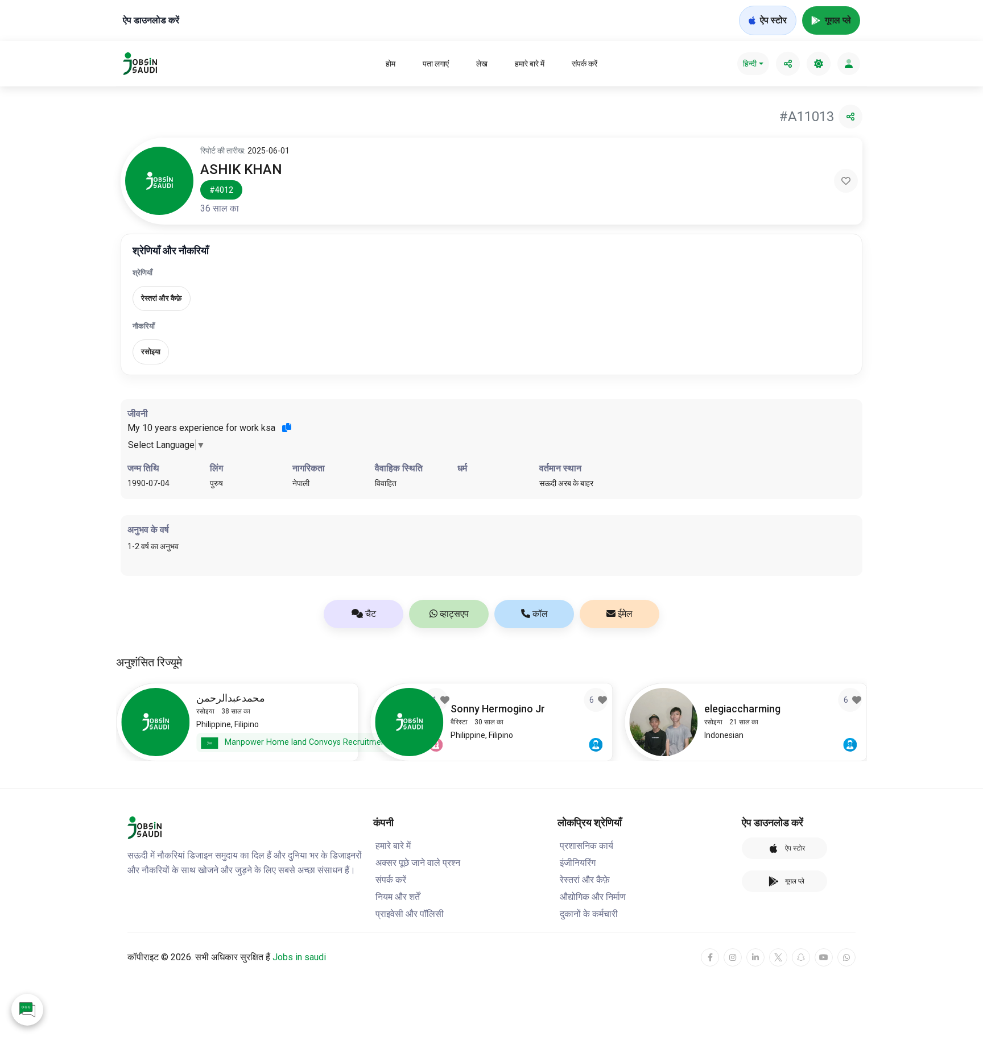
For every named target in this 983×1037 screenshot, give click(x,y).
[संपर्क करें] (27, 1010)
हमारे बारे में (529, 63)
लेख (482, 63)
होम (390, 63)
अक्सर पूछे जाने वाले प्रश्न (417, 862)
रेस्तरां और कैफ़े (585, 879)
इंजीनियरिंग (578, 862)
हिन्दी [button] (750, 63)
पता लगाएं (436, 63)
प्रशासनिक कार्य (586, 845)
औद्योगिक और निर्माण (593, 896)
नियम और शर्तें (397, 896)
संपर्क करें (584, 63)
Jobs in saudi (299, 957)
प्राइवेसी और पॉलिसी (409, 914)
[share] (788, 64)
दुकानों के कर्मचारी (589, 914)
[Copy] (286, 427)
